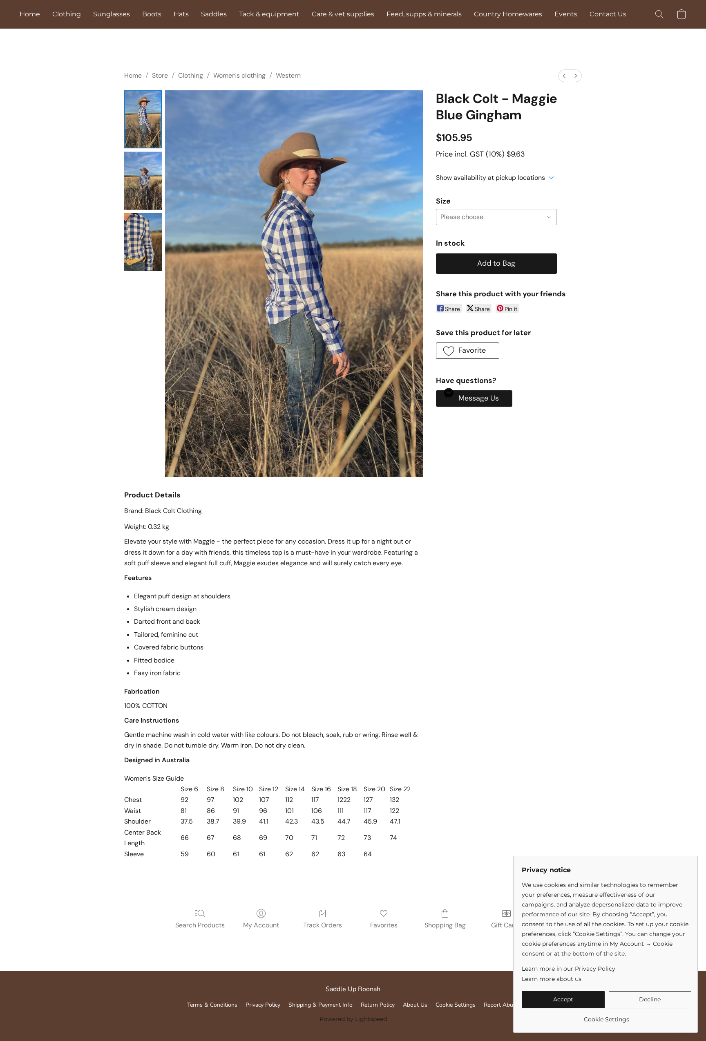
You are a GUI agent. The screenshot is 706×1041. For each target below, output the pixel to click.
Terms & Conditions (212, 1005)
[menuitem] (564, 76)
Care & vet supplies (343, 14)
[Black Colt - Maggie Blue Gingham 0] (143, 119)
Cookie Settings (456, 1005)
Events (565, 14)
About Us (415, 1005)
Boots (151, 14)
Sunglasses (111, 14)
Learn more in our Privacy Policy (568, 968)
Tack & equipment (269, 14)
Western (288, 75)
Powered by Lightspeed (353, 1019)
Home (30, 14)
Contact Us (608, 14)
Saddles (214, 14)
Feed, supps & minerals (424, 14)
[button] (659, 14)
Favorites (384, 925)
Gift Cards (506, 925)
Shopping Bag (445, 925)
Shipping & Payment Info (320, 1005)
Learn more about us (551, 979)
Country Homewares (508, 14)
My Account (261, 925)
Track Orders (322, 925)
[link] (606, 1016)
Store (160, 75)
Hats (181, 14)
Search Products (200, 925)
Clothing (66, 14)
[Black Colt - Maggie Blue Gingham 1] (143, 181)
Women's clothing (239, 75)
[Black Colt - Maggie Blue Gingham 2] (143, 242)
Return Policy (378, 1005)
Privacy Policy (263, 1005)
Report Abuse (501, 1005)
